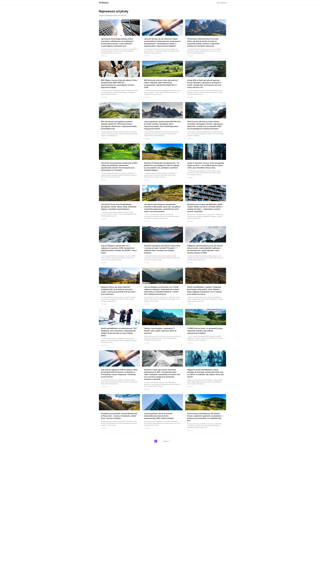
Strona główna (221, 3)
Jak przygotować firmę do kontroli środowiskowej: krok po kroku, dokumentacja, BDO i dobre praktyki (159, 416)
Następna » (166, 441)
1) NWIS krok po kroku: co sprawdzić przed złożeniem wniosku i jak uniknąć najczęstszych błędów (204, 330)
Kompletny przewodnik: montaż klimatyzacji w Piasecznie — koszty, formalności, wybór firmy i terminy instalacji (119, 416)
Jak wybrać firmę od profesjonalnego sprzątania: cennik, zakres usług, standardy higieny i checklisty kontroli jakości (118, 206)
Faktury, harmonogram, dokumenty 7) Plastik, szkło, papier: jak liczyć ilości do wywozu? (160, 330)
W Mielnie (103, 2)
